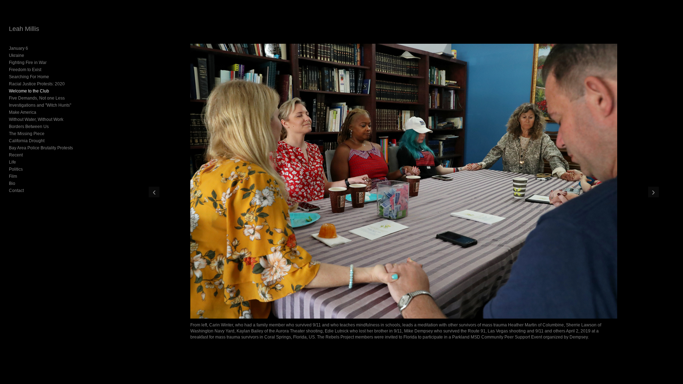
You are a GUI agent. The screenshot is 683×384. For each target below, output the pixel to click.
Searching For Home (29, 76)
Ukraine (16, 55)
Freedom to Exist (25, 69)
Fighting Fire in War (28, 62)
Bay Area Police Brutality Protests (41, 147)
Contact (16, 190)
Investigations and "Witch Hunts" (40, 105)
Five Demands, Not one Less (37, 98)
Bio (12, 183)
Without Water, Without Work (36, 119)
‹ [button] (154, 192)
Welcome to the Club (29, 91)
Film (13, 176)
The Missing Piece (26, 133)
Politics (16, 169)
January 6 (18, 48)
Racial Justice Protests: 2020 (37, 83)
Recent (16, 155)
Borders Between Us (29, 126)
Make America (22, 112)
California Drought (26, 140)
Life (12, 162)
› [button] (653, 192)
